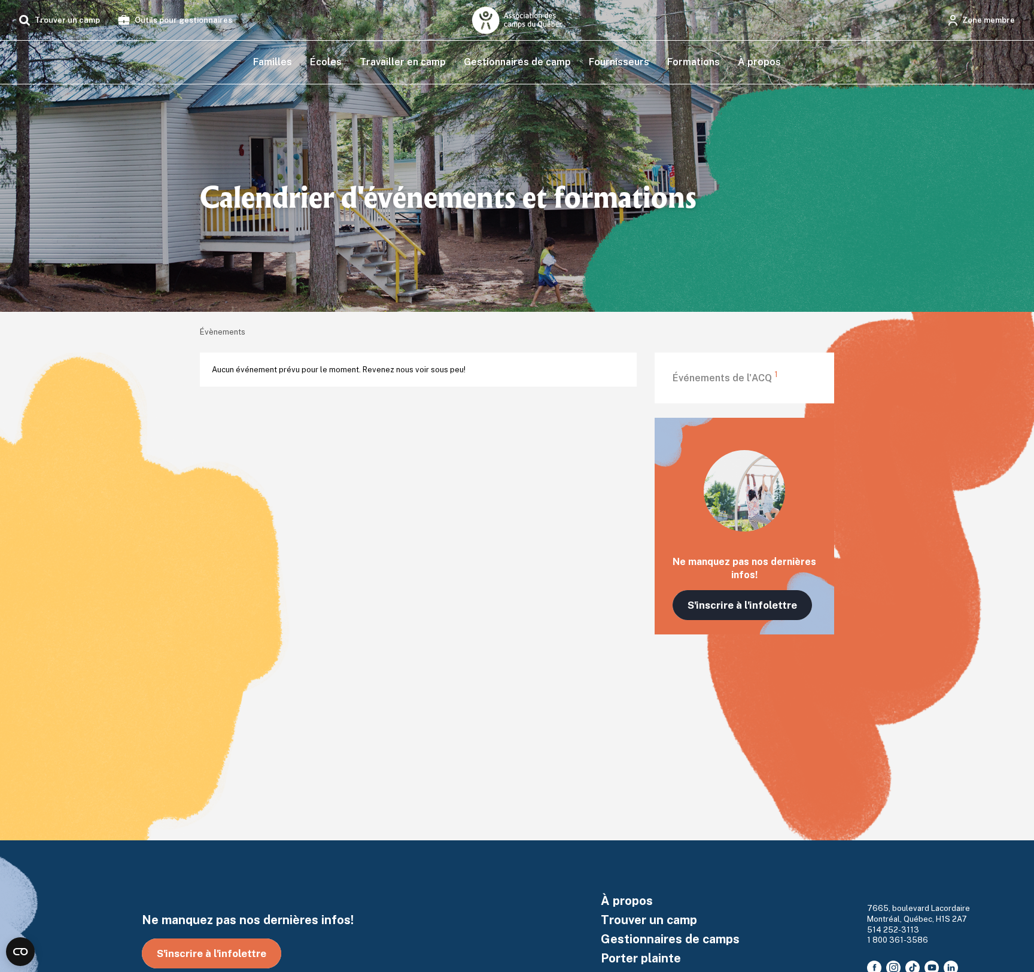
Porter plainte (641, 958)
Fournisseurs (619, 62)
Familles (272, 62)
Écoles (326, 62)
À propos (759, 62)
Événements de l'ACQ (725, 378)
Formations (693, 62)
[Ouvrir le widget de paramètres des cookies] (20, 951)
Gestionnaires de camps (670, 939)
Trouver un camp (649, 920)
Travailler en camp (403, 62)
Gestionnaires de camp (517, 62)
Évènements (222, 331)
